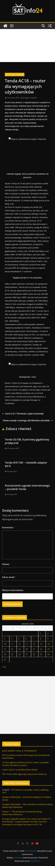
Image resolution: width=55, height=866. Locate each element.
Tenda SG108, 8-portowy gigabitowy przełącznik (27, 441)
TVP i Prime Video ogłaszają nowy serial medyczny (24, 774)
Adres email (9, 577)
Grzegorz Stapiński (30, 98)
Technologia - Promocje (14, 74)
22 (41, 649)
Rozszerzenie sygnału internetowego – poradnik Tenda (27, 487)
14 (34, 644)
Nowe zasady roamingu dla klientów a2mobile (26, 420)
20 (27, 649)
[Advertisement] (27, 45)
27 (27, 654)
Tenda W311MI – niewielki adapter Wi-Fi (26, 464)
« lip (4, 667)
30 (48, 654)
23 (48, 649)
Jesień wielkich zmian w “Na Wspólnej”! (19, 750)
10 (5, 644)
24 (5, 654)
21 (34, 649)
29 (41, 654)
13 (27, 644)
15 (41, 644)
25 (12, 654)
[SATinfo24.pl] (5, 26)
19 (19, 649)
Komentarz (8, 527)
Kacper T (6, 811)
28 (34, 654)
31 (5, 659)
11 (12, 644)
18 (12, 649)
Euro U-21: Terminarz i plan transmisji (24, 413)
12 (19, 644)
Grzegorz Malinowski (11, 797)
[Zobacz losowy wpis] (49, 26)
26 (19, 654)
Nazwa (6, 564)
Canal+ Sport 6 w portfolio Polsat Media (19, 769)
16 (48, 644)
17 (5, 649)
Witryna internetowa (12, 590)
